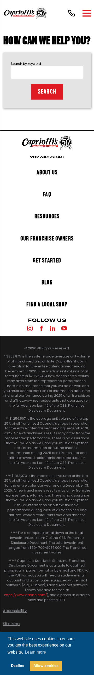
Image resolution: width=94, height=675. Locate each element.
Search (47, 92)
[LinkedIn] (52, 328)
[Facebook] (41, 328)
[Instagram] (30, 328)
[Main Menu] (87, 13)
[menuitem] (47, 610)
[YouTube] (64, 328)
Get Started (47, 260)
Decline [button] (17, 666)
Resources (47, 216)
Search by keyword (26, 63)
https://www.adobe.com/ (25, 595)
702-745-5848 (47, 157)
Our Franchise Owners (47, 238)
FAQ (47, 194)
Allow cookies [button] (45, 666)
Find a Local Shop (46, 304)
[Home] (25, 13)
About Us (47, 172)
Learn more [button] (35, 652)
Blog (47, 282)
